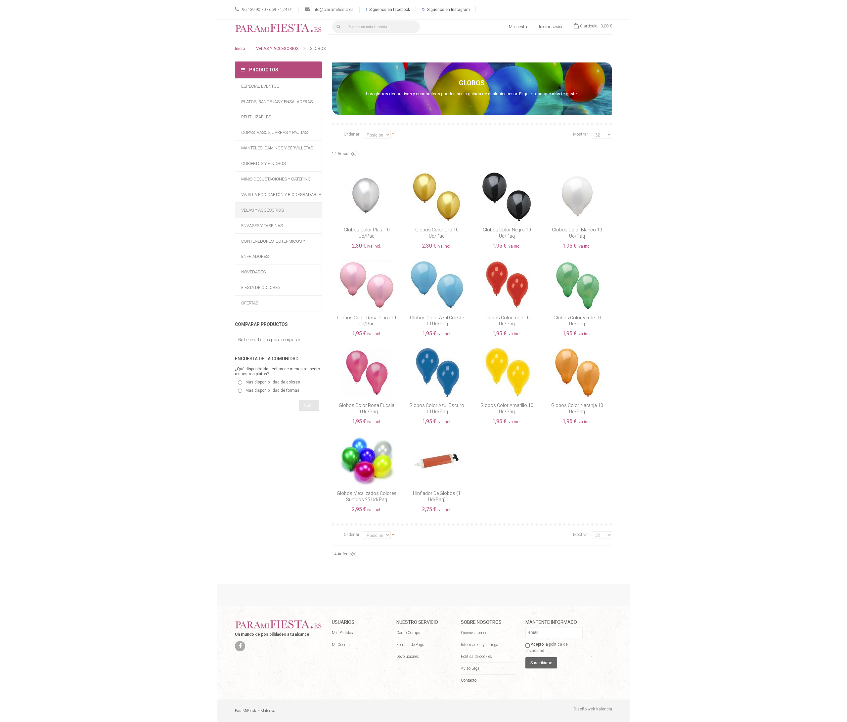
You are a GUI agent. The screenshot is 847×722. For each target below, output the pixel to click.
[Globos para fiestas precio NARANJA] (577, 350)
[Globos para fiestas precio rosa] (366, 350)
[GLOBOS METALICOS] (366, 438)
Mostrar (580, 134)
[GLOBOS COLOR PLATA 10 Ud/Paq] (366, 175)
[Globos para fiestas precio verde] (577, 263)
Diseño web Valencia (593, 709)
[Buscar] (338, 26)
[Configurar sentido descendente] (393, 134)
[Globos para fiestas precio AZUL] (437, 350)
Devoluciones (407, 656)
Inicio (240, 48)
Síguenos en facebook (389, 9)
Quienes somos (474, 632)
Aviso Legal (470, 668)
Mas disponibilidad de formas (272, 390)
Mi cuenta (518, 26)
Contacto (468, 680)
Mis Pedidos (342, 632)
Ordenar (352, 134)
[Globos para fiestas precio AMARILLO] (507, 350)
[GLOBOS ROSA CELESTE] (366, 263)
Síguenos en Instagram (448, 9)
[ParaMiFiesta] (278, 29)
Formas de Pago (410, 644)
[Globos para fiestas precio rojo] (507, 263)
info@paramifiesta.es (333, 9)
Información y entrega (479, 644)
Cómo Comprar (409, 632)
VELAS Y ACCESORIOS (277, 48)
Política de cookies (476, 656)
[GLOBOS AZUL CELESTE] (437, 263)
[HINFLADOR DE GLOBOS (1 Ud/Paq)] (437, 438)
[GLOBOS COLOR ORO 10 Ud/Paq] (437, 175)
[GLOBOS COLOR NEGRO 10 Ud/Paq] (507, 175)
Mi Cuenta (341, 644)
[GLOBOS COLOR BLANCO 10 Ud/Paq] (577, 175)
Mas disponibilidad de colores (272, 382)
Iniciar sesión (551, 26)
